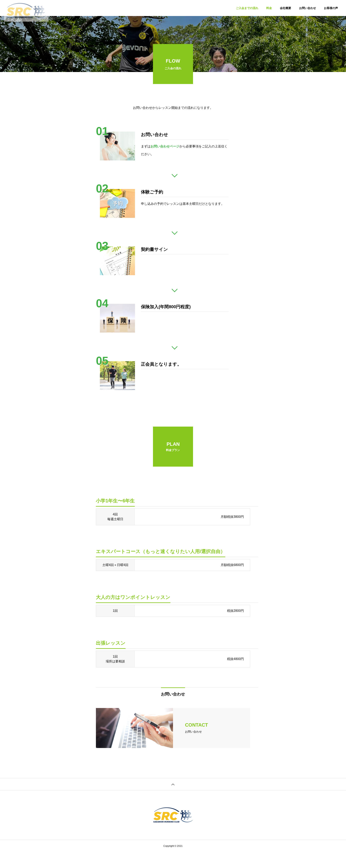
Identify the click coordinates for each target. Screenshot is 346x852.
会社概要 (285, 8)
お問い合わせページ (165, 146)
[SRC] (26, 8)
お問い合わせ (307, 8)
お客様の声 (331, 8)
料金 (269, 8)
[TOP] (173, 784)
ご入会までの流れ (247, 8)
